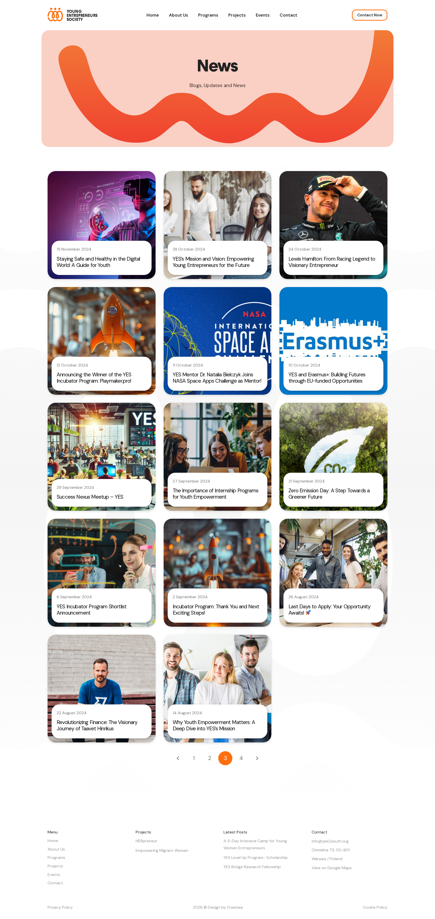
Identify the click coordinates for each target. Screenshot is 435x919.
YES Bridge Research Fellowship (252, 866)
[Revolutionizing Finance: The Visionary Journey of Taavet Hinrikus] (102, 689)
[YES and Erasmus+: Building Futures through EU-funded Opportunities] (333, 341)
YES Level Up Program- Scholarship (256, 857)
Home (53, 840)
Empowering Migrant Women (162, 850)
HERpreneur (146, 841)
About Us (56, 849)
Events (54, 874)
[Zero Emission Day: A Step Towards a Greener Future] (333, 457)
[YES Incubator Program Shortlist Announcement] (102, 573)
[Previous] (178, 758)
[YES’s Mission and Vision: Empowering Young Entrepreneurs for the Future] (218, 225)
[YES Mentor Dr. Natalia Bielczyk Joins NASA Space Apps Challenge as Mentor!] (218, 341)
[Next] (257, 758)
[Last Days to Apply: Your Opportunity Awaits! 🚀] (333, 573)
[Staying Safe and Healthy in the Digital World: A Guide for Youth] (102, 225)
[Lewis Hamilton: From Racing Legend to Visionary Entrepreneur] (333, 225)
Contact (55, 883)
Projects (55, 866)
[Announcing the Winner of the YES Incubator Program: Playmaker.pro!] (102, 341)
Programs (56, 857)
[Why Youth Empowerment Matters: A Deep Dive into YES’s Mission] (218, 689)
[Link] (72, 15)
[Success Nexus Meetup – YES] (102, 457)
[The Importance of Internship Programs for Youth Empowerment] (218, 457)
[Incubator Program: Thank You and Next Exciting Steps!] (218, 573)
